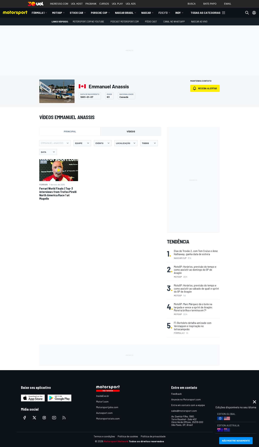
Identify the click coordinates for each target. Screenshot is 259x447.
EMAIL (227, 3)
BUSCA (192, 3)
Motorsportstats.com (108, 418)
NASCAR (146, 12)
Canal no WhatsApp (174, 21)
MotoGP (57, 12)
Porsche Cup (99, 12)
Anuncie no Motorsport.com (186, 399)
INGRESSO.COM (59, 3)
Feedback (176, 393)
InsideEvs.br (102, 395)
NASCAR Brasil (124, 12)
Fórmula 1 (38, 12)
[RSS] (63, 417)
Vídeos (131, 131)
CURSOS (104, 3)
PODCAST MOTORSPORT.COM (124, 21)
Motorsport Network (116, 441)
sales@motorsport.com (184, 410)
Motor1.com (102, 401)
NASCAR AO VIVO (199, 21)
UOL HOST (77, 3)
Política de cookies (128, 436)
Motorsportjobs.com (107, 407)
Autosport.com (104, 412)
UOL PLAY (117, 3)
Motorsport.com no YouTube (88, 21)
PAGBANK (91, 3)
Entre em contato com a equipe (188, 405)
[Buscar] (247, 12)
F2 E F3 (163, 12)
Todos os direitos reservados (146, 441)
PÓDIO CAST (151, 21)
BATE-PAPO (209, 3)
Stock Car (76, 12)
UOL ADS (131, 3)
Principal (70, 131)
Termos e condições (104, 436)
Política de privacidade (153, 436)
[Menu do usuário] (254, 12)
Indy (178, 12)
